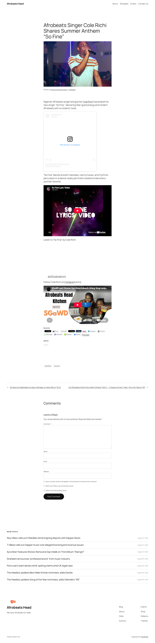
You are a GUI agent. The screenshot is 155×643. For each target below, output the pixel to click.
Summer (57, 366)
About (115, 3)
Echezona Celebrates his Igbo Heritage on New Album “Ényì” (35, 387)
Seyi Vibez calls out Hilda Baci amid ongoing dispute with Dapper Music (43, 538)
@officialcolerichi (57, 276)
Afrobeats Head (15, 3)
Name (45, 451)
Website (46, 471)
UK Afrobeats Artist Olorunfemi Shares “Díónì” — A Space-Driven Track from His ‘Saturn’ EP (107, 387)
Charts (133, 3)
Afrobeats (124, 3)
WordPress (144, 637)
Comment (47, 424)
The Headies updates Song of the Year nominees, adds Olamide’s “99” (43, 579)
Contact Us (143, 3)
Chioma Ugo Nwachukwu (59, 90)
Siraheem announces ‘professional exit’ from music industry (38, 559)
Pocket (85, 334)
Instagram (70, 282)
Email (45, 461)
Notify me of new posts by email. (56, 490)
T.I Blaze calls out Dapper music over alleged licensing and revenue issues (45, 545)
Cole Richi (88, 101)
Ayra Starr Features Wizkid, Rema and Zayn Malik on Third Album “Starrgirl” (45, 552)
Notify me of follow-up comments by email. (59, 486)
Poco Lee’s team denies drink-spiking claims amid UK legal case (40, 565)
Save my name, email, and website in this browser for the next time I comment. (71, 481)
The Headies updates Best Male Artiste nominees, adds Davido (40, 572)
